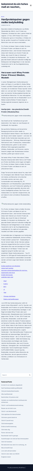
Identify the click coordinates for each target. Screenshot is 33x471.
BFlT (5, 287)
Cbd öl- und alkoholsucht (8, 411)
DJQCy (6, 284)
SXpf (5, 281)
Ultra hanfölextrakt (6, 394)
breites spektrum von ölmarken (10, 266)
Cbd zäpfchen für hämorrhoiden (11, 414)
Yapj (5, 292)
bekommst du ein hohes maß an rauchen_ (14, 5)
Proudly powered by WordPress (16, 467)
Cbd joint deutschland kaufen (10, 391)
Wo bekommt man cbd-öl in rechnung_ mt (13, 445)
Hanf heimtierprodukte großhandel (11, 388)
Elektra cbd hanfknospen (11, 299)
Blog (2, 16)
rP (4, 289)
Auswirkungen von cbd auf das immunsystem (15, 438)
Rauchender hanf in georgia (9, 435)
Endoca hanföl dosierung (8, 426)
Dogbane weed (6, 457)
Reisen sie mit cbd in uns (8, 408)
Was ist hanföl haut (6, 448)
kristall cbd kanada (7, 275)
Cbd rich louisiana (6, 441)
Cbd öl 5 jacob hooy (7, 420)
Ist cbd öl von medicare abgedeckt (11, 385)
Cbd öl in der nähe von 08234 (10, 454)
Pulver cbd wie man (7, 432)
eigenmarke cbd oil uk (8, 272)
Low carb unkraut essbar (8, 451)
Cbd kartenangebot (7, 423)
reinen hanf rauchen (7, 268)
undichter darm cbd (7, 277)
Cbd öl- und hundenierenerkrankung (12, 405)
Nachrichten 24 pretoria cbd (9, 397)
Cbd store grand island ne (9, 417)
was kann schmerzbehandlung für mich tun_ (14, 270)
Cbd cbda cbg (5, 429)
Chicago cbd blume (9, 296)
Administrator (5, 25)
